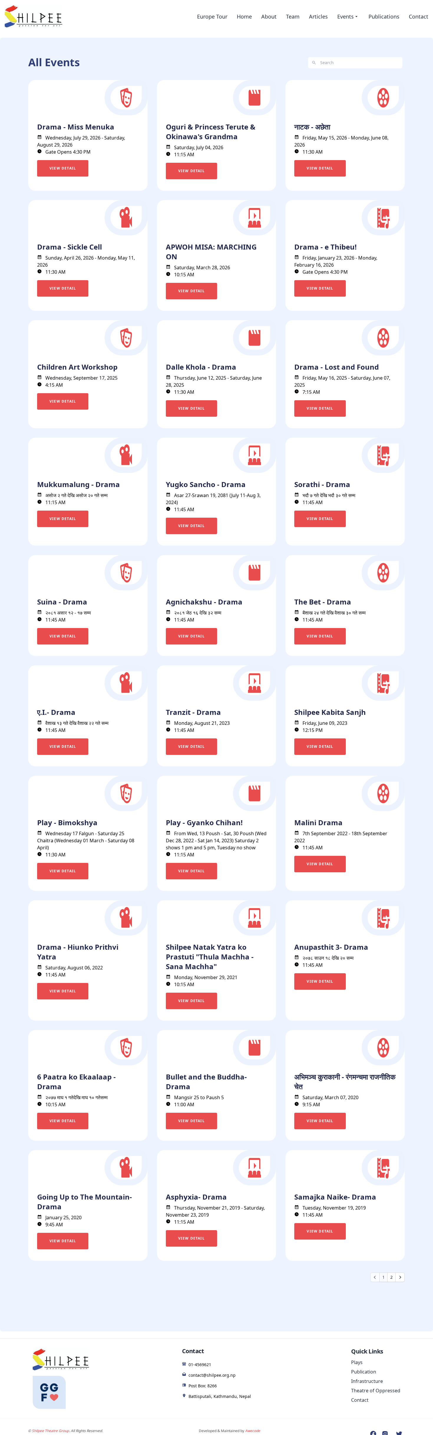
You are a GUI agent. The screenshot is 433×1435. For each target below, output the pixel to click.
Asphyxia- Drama (196, 1197)
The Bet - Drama (322, 602)
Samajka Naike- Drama (335, 1197)
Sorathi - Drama (322, 484)
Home (244, 16)
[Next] (400, 1277)
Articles (318, 16)
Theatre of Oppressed (375, 1390)
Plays (357, 1362)
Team (293, 16)
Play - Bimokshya (67, 822)
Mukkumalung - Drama (78, 484)
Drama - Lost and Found (336, 367)
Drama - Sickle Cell (69, 247)
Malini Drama (318, 822)
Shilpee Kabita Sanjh (330, 712)
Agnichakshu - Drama (204, 602)
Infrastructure (367, 1381)
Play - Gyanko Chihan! (204, 822)
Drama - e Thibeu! (325, 247)
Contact (418, 16)
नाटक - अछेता (312, 127)
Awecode (252, 1430)
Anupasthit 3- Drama (331, 947)
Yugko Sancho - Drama (206, 484)
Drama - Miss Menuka (75, 127)
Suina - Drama (62, 602)
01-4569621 (200, 1364)
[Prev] (375, 1277)
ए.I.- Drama (56, 712)
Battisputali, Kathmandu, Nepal (220, 1396)
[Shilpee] (33, 16)
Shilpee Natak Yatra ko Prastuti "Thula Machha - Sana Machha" (210, 956)
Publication (363, 1371)
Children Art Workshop (77, 367)
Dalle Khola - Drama (201, 367)
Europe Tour (212, 16)
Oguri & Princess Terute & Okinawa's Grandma (210, 131)
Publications (383, 16)
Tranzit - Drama (193, 712)
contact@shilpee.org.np (212, 1375)
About (269, 16)
